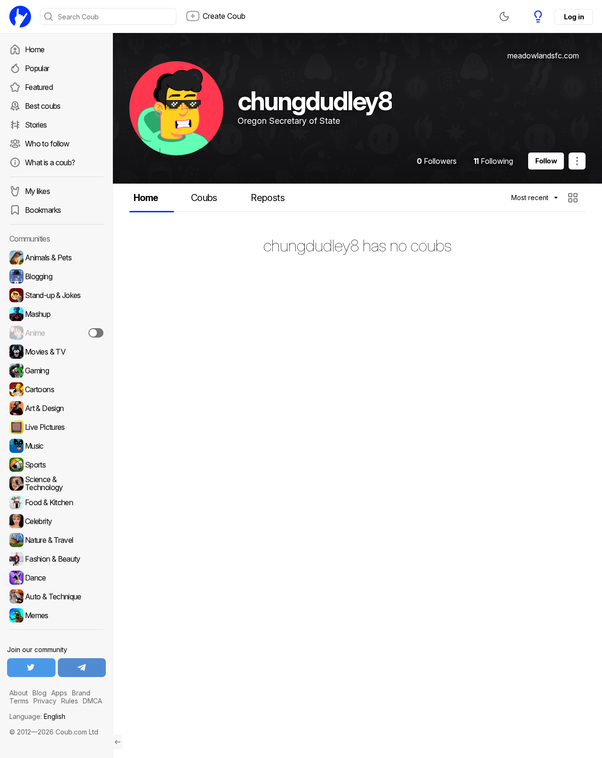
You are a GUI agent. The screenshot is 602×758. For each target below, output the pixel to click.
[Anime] (56, 332)
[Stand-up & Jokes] (56, 295)
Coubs (204, 197)
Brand (81, 693)
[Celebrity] (56, 521)
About (18, 693)
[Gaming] (56, 370)
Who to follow (47, 143)
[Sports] (56, 464)
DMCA (92, 701)
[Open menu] (577, 161)
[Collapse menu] (117, 742)
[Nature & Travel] (56, 540)
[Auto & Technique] (56, 596)
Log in (574, 16)
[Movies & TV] (56, 351)
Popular (37, 68)
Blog (39, 693)
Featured (39, 87)
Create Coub (224, 16)
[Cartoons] (56, 389)
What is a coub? (50, 162)
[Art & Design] (56, 408)
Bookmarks (43, 210)
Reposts (268, 197)
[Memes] (56, 615)
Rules (69, 701)
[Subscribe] (95, 333)
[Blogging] (56, 276)
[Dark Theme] (504, 16)
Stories (36, 124)
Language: (37, 716)
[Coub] (20, 16)
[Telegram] (82, 667)
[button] (574, 197)
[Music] (56, 445)
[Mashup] (56, 314)
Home (34, 49)
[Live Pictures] (56, 427)
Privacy (44, 701)
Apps (59, 693)
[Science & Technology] (56, 483)
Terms (19, 701)
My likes (37, 191)
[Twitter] (31, 667)
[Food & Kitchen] (56, 502)
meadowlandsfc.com (543, 55)
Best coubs (43, 106)
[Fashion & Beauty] (56, 558)
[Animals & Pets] (56, 257)
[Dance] (56, 577)
